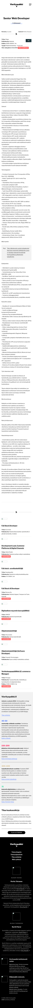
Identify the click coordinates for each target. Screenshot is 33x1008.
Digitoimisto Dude (13, 964)
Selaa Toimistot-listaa (8, 802)
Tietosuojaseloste (16, 854)
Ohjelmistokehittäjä (9, 631)
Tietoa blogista (16, 852)
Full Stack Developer (9, 526)
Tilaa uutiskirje (16, 832)
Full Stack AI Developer (10, 588)
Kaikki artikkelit (6, 738)
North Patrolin (21, 888)
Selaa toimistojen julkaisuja (9, 759)
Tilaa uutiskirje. (6, 715)
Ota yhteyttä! (23, 907)
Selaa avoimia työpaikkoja (9, 779)
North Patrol (22, 932)
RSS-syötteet (16, 859)
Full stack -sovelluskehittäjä (12, 568)
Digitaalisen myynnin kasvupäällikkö (15, 611)
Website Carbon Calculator (16, 989)
